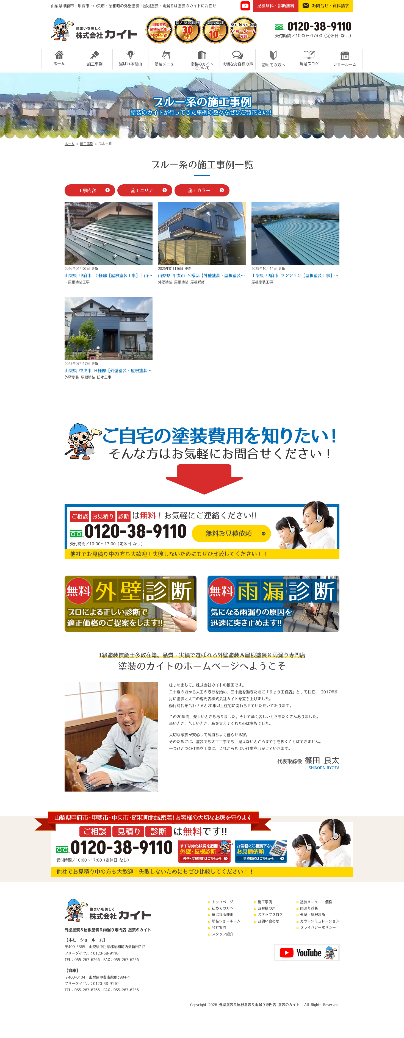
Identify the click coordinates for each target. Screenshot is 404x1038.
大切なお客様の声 (237, 64)
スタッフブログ (270, 914)
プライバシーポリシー (318, 927)
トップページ (222, 902)
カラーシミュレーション (319, 921)
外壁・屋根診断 (312, 914)
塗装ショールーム (226, 921)
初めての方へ (273, 65)
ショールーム (344, 64)
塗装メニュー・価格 (316, 902)
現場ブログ (309, 64)
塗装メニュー (166, 64)
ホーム (59, 63)
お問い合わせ (268, 921)
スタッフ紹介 (222, 934)
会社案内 (219, 927)
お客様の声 (267, 908)
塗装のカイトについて (202, 65)
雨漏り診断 (309, 908)
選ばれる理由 (130, 64)
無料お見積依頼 (229, 533)
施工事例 (95, 64)
